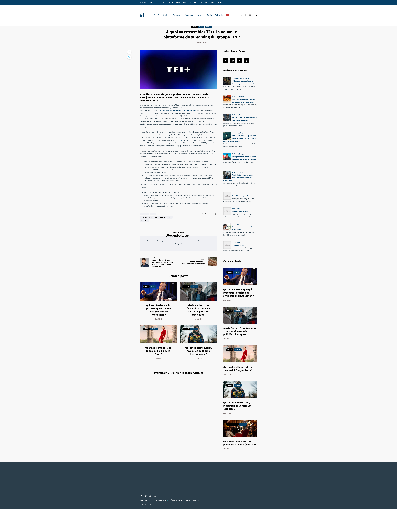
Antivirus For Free (238, 245)
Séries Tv (209, 26)
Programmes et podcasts (194, 15)
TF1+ (170, 217)
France (150, 2)
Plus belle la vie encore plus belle (153, 217)
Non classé (236, 193)
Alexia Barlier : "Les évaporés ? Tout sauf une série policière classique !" (198, 310)
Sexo (200, 2)
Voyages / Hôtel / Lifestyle (189, 2)
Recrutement (196, 500)
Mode (206, 2)
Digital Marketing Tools (240, 196)
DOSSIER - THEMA (238, 78)
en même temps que (177, 111)
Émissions (219, 2)
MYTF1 (153, 214)
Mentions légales (176, 500)
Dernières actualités (161, 15)
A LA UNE (194, 26)
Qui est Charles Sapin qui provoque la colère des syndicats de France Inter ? (158, 310)
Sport (163, 2)
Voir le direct (221, 15)
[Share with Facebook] (129, 52)
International (143, 2)
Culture (157, 2)
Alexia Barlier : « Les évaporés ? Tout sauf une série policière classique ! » (238, 177)
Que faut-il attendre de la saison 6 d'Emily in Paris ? (158, 351)
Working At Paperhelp (240, 211)
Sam (180, 140)
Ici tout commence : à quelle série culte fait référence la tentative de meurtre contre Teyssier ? (239, 138)
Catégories (177, 15)
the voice (144, 220)
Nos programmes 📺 (161, 500)
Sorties (178, 2)
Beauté (212, 2)
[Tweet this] (129, 57)
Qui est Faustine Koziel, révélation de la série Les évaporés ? (198, 351)
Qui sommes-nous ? (146, 500)
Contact (187, 500)
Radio (209, 15)
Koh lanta (144, 214)
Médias (201, 26)
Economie (235, 224)
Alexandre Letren (178, 235)
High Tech (170, 2)
